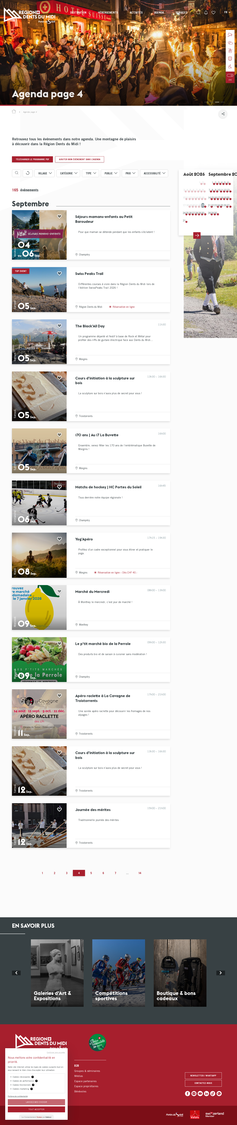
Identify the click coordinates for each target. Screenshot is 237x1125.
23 (202, 205)
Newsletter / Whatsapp (203, 1075)
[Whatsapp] (219, 1093)
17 (218, 197)
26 (190, 212)
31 (184, 220)
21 (209, 205)
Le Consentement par (36, 1117)
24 (184, 212)
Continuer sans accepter (56, 1052)
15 (212, 197)
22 (212, 205)
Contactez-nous (203, 1083)
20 (228, 197)
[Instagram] (194, 1093)
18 (221, 197)
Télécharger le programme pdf (32, 159)
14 (209, 197)
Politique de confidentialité (18, 1096)
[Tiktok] (212, 1093)
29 (199, 212)
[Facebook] (187, 1093)
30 (202, 212)
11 (221, 190)
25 (187, 212)
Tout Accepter (36, 1109)
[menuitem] (78, 15)
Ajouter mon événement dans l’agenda (79, 159)
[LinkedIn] (206, 1093)
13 (228, 190)
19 (224, 197)
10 (218, 190)
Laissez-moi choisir (36, 1102)
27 (193, 212)
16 (215, 197)
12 (224, 190)
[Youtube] (200, 1093)
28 (196, 212)
